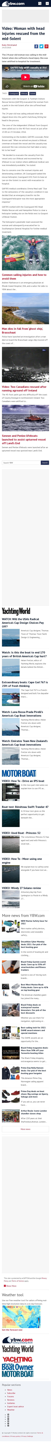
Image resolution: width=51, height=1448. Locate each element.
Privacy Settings (27, 1436)
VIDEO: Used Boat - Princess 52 (21, 833)
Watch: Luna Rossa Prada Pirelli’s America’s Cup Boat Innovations (22, 713)
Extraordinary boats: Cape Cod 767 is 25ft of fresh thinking (25, 684)
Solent (32, 93)
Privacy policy (15, 1436)
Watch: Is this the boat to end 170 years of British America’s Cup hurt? (24, 654)
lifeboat (24, 93)
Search (45, 462)
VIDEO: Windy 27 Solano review (21, 888)
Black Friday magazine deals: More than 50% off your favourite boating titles (34, 1050)
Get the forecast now (12, 1329)
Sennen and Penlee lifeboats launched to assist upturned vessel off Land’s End (24, 439)
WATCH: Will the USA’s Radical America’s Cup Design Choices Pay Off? (23, 622)
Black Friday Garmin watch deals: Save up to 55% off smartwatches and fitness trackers (33, 965)
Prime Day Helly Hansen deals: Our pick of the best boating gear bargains (33, 1070)
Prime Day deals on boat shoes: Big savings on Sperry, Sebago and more (34, 1094)
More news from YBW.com (23, 915)
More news (25, 1129)
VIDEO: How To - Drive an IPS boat (23, 781)
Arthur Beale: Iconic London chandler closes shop (34, 1112)
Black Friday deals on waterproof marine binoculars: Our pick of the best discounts (33, 1008)
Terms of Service (18, 1281)
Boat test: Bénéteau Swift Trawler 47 (25, 807)
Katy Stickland (9, 45)
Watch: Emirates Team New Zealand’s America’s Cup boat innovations (25, 743)
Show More (11, 1286)
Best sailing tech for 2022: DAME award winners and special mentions (33, 1030)
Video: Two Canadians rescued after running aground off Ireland (24, 388)
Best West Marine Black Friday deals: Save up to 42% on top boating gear (34, 987)
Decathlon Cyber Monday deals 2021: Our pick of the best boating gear (33, 944)
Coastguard (13, 93)
